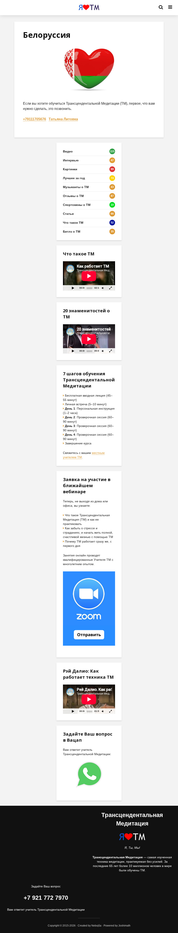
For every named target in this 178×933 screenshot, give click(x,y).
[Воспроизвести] (72, 288)
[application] (89, 276)
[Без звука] (102, 288)
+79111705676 (34, 119)
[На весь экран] (110, 288)
